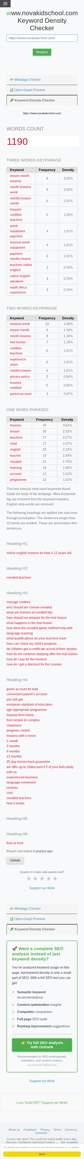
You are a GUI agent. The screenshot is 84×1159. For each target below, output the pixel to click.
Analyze (42, 52)
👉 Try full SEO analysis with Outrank (42, 1045)
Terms (57, 1129)
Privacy (45, 1129)
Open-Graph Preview (29, 90)
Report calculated (30, 851)
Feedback (30, 1129)
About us (14, 1129)
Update (15, 860)
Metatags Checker (27, 79)
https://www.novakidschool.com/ (42, 113)
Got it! (42, 1154)
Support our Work (42, 888)
